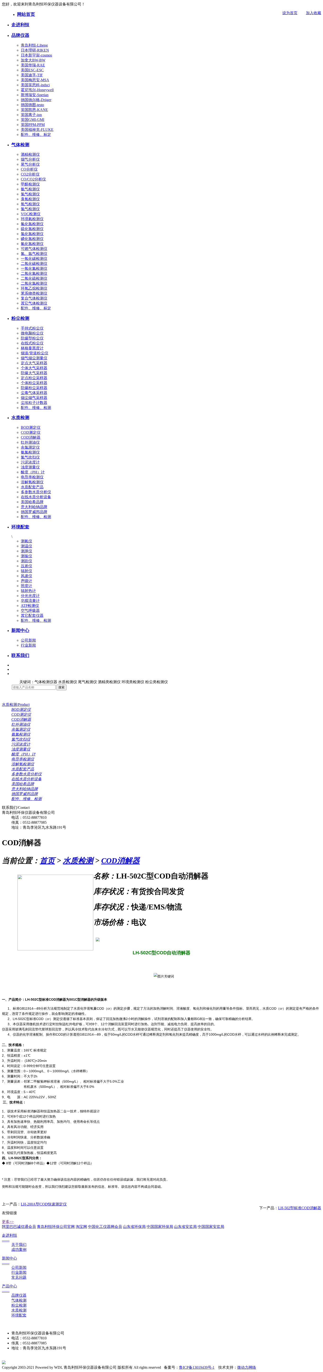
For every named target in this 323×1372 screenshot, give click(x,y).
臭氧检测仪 (30, 199)
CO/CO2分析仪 (33, 179)
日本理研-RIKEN (35, 50)
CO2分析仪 (30, 174)
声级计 (26, 581)
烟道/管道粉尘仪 (34, 353)
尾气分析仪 (30, 164)
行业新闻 (28, 645)
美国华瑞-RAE (33, 65)
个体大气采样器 (34, 368)
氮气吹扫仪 (30, 457)
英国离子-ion (31, 115)
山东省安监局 (185, 1227)
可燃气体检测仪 (34, 249)
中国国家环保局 (160, 1227)
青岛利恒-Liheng (34, 45)
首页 (47, 860)
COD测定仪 (30, 432)
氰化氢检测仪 (32, 244)
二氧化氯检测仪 (34, 283)
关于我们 (18, 1245)
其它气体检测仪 (34, 303)
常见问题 (18, 1277)
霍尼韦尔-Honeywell (37, 90)
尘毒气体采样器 (34, 393)
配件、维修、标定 (36, 135)
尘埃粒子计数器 (34, 403)
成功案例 (18, 1250)
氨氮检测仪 (30, 452)
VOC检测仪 (30, 214)
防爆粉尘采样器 (34, 388)
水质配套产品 (32, 487)
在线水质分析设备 (36, 497)
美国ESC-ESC (32, 70)
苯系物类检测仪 (34, 293)
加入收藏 (313, 13)
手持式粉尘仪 (32, 328)
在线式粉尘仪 (32, 343)
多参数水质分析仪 (36, 492)
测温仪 (26, 546)
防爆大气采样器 (34, 373)
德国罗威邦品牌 (34, 512)
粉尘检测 (20, 318)
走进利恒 (20, 24)
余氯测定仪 (30, 447)
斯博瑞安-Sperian (34, 95)
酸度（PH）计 (33, 472)
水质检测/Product (16, 705)
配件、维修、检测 (36, 408)
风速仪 (26, 576)
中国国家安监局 (211, 1227)
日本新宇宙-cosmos (36, 55)
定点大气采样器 (34, 363)
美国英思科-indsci (35, 85)
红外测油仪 (30, 442)
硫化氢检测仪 (32, 229)
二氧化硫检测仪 (34, 278)
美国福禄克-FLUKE (37, 130)
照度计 (26, 586)
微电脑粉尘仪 (32, 333)
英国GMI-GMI (32, 120)
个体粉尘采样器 (34, 383)
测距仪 (26, 561)
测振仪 (26, 556)
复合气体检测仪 (34, 298)
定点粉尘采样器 (34, 378)
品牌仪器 (20, 35)
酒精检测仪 (30, 154)
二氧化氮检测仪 (34, 273)
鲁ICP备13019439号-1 (196, 1367)
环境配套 (20, 526)
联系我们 (20, 655)
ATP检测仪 (30, 606)
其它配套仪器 (32, 615)
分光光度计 (30, 596)
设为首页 (289, 13)
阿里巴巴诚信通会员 (19, 1227)
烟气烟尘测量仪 (34, 358)
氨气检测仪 (30, 189)
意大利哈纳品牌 (34, 507)
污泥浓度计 (30, 462)
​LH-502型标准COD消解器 (299, 1208)
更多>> (8, 1222)
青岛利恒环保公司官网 (56, 1227)
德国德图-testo (32, 105)
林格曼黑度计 (32, 348)
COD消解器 (30, 437)
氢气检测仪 (30, 194)
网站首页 (26, 14)
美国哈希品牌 (32, 502)
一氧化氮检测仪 (34, 268)
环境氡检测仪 (32, 219)
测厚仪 (26, 551)
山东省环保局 (134, 1227)
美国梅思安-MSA (35, 80)
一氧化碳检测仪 (34, 259)
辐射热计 (28, 591)
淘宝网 (81, 1227)
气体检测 (20, 144)
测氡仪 (26, 541)
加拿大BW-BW (33, 60)
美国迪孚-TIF (32, 75)
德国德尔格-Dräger (36, 100)
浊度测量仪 (30, 467)
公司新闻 (28, 640)
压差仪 (26, 566)
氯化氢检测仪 (32, 234)
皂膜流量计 (30, 601)
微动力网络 (246, 1367)
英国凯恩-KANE (34, 110)
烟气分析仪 (30, 159)
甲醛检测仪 (30, 184)
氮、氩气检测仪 (34, 254)
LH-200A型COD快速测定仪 (44, 1204)
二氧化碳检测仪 (34, 264)
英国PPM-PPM (33, 125)
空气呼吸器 (30, 611)
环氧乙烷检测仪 (34, 288)
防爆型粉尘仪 (32, 338)
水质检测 (20, 417)
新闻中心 (20, 630)
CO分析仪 (29, 169)
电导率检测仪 (32, 477)
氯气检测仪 (30, 209)
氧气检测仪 (30, 204)
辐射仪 (26, 571)
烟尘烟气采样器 (34, 398)
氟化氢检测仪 (32, 224)
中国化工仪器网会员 (105, 1227)
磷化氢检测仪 (32, 239)
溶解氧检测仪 (32, 482)
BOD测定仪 (30, 427)
